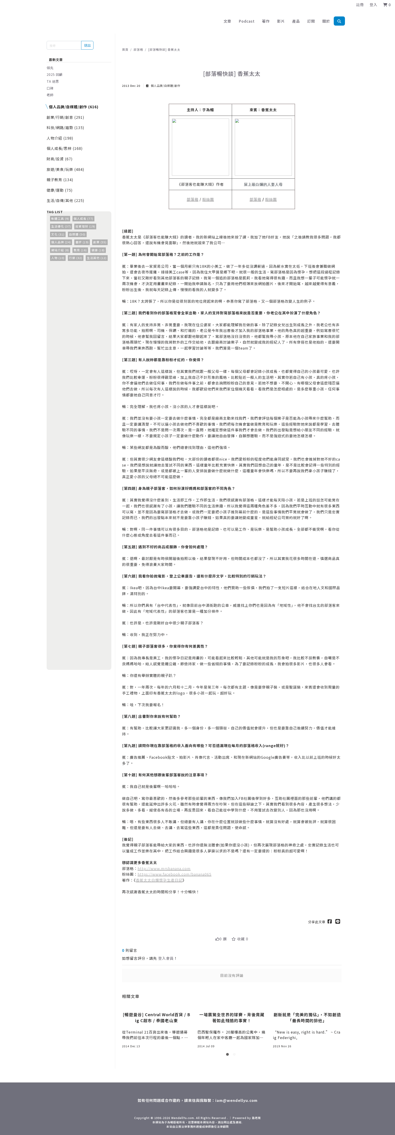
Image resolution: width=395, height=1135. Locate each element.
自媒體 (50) (77, 234)
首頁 (125, 49)
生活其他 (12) (97, 258)
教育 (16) (80, 250)
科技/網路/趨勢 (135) (65, 127)
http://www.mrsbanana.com (164, 868)
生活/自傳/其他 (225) (65, 200)
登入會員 (166, 958)
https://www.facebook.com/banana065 (174, 874)
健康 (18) (98, 250)
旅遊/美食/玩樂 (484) (65, 169)
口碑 (50, 88)
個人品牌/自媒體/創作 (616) (74, 106)
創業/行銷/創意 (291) (65, 117)
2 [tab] (235, 1055)
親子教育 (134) (60, 179)
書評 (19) (82, 242)
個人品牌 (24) (61, 242)
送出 (87, 45)
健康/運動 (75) (60, 190)
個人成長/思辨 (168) (65, 148)
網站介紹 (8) (60, 250)
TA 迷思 (53, 81)
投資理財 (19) (85, 226)
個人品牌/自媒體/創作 (165, 86)
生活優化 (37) (61, 226)
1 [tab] (228, 1055)
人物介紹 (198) (60, 138)
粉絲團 (208, 199)
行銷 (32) (75, 258)
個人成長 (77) (83, 218)
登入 (373, 4)
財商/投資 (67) (60, 159)
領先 (50, 67)
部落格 (138, 49)
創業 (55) (100, 242)
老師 (50, 94)
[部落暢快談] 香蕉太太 (164, 49)
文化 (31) (57, 234)
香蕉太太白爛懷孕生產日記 (159, 880)
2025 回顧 (55, 74)
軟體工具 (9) (60, 218)
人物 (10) (57, 258)
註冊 (360, 4)
